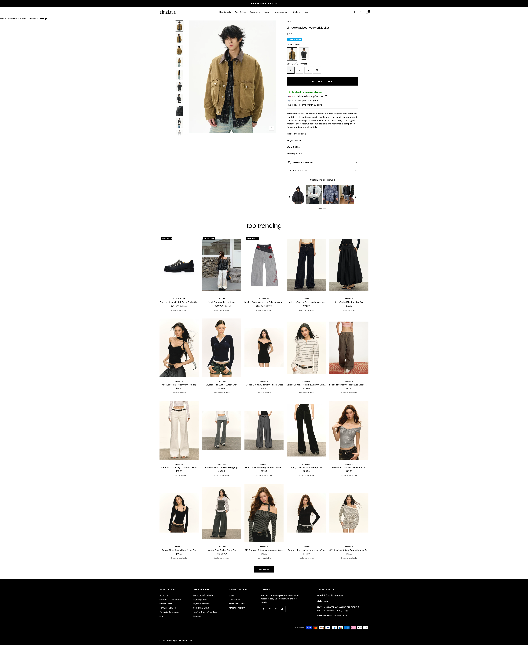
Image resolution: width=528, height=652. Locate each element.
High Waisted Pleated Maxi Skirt (349, 302)
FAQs (231, 595)
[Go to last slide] (289, 197)
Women (254, 12)
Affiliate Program (237, 607)
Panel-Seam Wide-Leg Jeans (222, 302)
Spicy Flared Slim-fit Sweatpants (306, 467)
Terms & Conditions (169, 612)
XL (317, 69)
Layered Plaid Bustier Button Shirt (221, 384)
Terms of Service (168, 607)
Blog (161, 616)
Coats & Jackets (28, 18)
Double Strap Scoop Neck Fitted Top (179, 550)
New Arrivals (225, 12)
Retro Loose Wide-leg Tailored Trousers (264, 467)
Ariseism (306, 299)
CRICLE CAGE (179, 299)
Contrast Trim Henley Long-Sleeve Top (306, 550)
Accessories (281, 12)
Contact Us (234, 599)
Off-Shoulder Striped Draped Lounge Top (349, 550)
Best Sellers (240, 12)
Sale (307, 12)
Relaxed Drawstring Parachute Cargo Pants (349, 384)
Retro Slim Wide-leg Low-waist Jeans (179, 467)
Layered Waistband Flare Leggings (221, 467)
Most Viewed (294, 39)
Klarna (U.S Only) (201, 607)
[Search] (355, 12)
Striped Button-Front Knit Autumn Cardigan (306, 384)
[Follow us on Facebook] (264, 609)
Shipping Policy (200, 599)
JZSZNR (221, 299)
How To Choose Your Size (205, 612)
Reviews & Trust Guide (170, 599)
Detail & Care (300, 171)
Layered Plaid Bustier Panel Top (221, 550)
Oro (289, 22)
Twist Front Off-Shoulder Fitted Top (349, 467)
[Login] (361, 12)
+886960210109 (340, 615)
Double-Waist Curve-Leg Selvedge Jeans (264, 302)
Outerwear (12, 18)
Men (267, 12)
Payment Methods (202, 603)
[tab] (320, 208)
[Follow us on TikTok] (282, 609)
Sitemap (197, 616)
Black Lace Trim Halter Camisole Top (179, 384)
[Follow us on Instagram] (270, 609)
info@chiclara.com (333, 595)
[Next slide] (355, 197)
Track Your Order (237, 603)
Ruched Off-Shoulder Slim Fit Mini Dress (264, 384)
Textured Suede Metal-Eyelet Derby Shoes (179, 302)
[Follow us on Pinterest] (276, 609)
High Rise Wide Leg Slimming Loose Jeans (306, 302)
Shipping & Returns (303, 162)
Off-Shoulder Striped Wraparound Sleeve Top (264, 550)
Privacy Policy (166, 603)
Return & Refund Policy (204, 595)
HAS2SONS (264, 299)
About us (164, 595)
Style (296, 12)
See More (264, 569)
